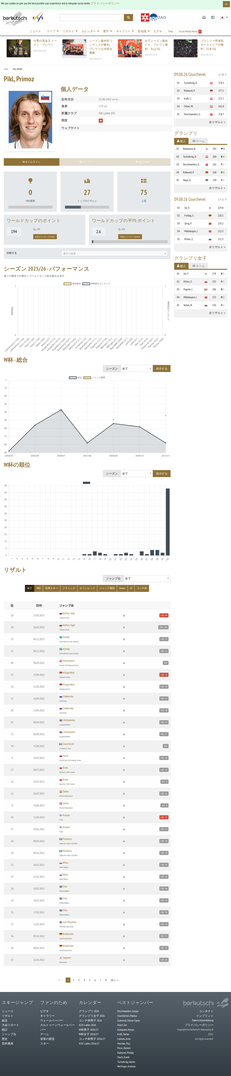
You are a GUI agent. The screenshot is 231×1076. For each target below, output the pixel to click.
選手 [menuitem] (106, 31)
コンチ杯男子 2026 (90, 1020)
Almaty (66, 637)
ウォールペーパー (51, 1020)
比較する (12, 252)
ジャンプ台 (9, 1034)
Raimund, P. (189, 90)
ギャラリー (47, 1016)
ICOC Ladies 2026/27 (89, 1043)
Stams (66, 791)
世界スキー (51, 588)
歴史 (5, 1039)
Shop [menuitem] (170, 31)
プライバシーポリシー (105, 3)
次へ (113, 980)
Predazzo (67, 839)
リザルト (7, 1016)
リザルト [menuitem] (68, 31)
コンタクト (206, 1011)
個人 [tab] (182, 141)
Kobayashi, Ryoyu (125, 1029)
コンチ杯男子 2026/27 (92, 1039)
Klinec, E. (188, 239)
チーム (44, 1034)
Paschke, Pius (123, 1043)
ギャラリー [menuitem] (123, 31)
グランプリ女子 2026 (92, 1016)
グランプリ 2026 (89, 1011)
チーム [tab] (200, 141)
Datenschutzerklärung (202, 1020)
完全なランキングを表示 (45, 237)
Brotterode (68, 934)
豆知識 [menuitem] (142, 31)
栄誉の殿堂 (47, 1039)
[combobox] (115, 253)
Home (6, 69)
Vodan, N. (188, 305)
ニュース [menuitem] (35, 31)
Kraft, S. (187, 98)
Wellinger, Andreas (126, 1066)
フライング (68, 588)
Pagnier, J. (188, 289)
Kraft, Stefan (123, 1034)
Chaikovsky (68, 696)
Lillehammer (69, 720)
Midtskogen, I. (191, 231)
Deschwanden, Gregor (128, 1011)
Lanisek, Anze (124, 1039)
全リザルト (216, 122)
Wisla (65, 862)
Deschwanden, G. (192, 114)
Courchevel (68, 744)
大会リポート (10, 1025)
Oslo (65, 886)
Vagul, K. (187, 180)
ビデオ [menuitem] (158, 31)
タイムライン (32, 161)
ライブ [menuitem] (51, 31)
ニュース (7, 1011)
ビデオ (44, 1011)
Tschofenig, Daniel (126, 1062)
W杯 (39, 588)
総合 (5, 1020)
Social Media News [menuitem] (190, 31)
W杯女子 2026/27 (89, 1034)
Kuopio (66, 815)
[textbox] (114, 253)
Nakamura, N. (189, 148)
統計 (5, 1029)
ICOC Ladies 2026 (87, 1025)
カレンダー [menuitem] (88, 31)
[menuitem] (204, 17)
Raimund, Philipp (125, 1052)
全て (29, 588)
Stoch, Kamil (123, 1057)
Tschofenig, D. (190, 83)
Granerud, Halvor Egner (128, 1020)
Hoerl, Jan (122, 1025)
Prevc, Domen (124, 1048)
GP (131, 588)
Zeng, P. (188, 223)
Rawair (122, 588)
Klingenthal (68, 672)
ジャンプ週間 (107, 588)
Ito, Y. (187, 207)
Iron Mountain (70, 922)
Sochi (65, 755)
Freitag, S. (189, 215)
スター (44, 1043)
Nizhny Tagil (69, 613)
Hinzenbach (69, 660)
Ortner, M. (188, 106)
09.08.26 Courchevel (200, 74)
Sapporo (67, 957)
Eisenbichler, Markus (127, 1016)
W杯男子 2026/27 (89, 1029)
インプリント (204, 1016)
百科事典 (7, 1043)
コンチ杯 (142, 588)
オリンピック (87, 588)
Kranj (65, 767)
